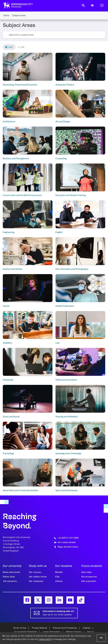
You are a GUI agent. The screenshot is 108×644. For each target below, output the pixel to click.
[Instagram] (48, 600)
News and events (11, 572)
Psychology (8, 453)
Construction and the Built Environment (22, 195)
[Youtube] (70, 600)
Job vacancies (10, 581)
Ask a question (88, 581)
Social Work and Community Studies (20, 490)
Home (6, 15)
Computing (61, 158)
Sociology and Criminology (68, 453)
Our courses (35, 572)
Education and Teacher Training (71, 195)
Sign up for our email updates (58, 613)
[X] (38, 600)
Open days (86, 572)
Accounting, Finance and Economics (20, 84)
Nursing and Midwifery (67, 416)
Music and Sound (11, 416)
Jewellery (7, 342)
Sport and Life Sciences (66, 490)
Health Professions (65, 306)
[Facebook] (27, 600)
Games (6, 306)
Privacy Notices (39, 628)
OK (101, 638)
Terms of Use (19, 628)
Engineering (8, 232)
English (59, 232)
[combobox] (54, 35)
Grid (10, 47)
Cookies (86, 628)
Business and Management (16, 158)
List (22, 47)
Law (57, 342)
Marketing (8, 379)
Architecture (9, 121)
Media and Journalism (66, 379)
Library (58, 581)
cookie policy (45, 639)
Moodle (59, 572)
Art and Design (63, 121)
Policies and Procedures (65, 628)
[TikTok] (80, 600)
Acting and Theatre (65, 84)
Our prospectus (89, 577)
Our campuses (36, 581)
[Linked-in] (59, 600)
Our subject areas (38, 577)
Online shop (9, 577)
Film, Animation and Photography (72, 269)
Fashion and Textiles (12, 269)
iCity (57, 577)
